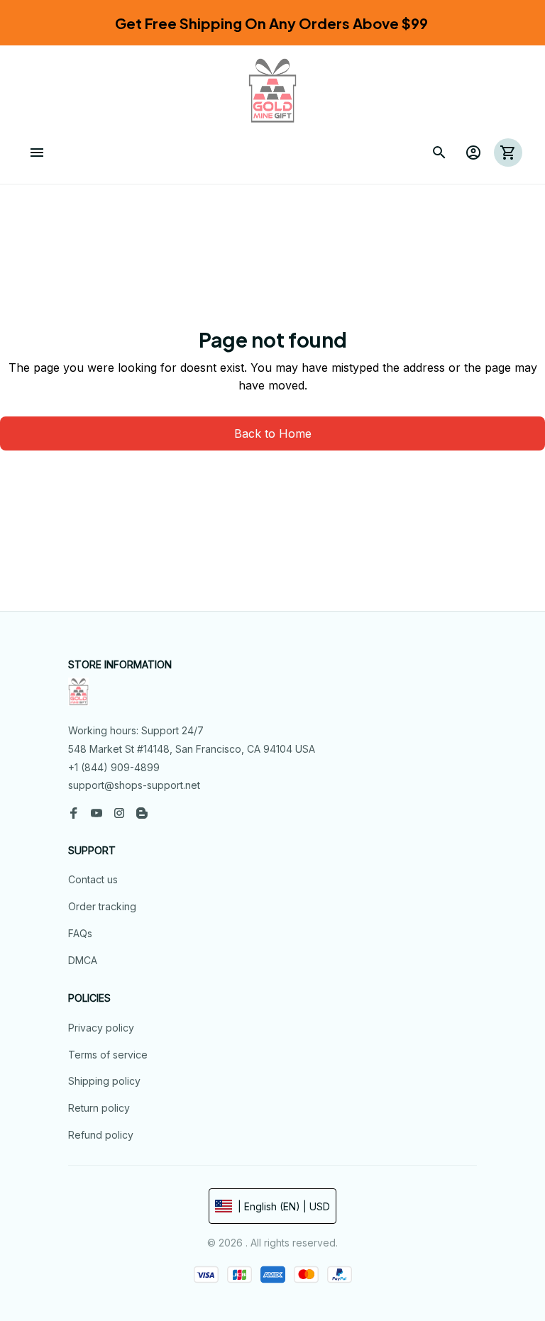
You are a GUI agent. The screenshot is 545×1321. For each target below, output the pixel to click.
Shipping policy (104, 1081)
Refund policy (100, 1135)
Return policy (99, 1108)
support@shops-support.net (134, 785)
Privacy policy (101, 1028)
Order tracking (102, 906)
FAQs (80, 933)
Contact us (93, 879)
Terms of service (108, 1055)
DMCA (82, 960)
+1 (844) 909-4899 (114, 767)
